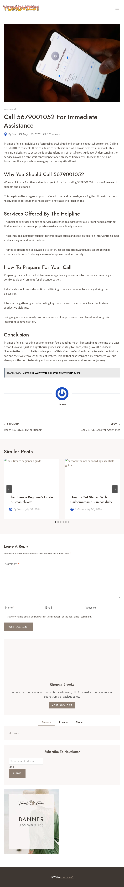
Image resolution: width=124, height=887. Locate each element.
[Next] (115, 489)
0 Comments (53, 134)
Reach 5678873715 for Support (23, 427)
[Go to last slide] (9, 489)
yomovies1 (67, 877)
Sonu (14, 134)
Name (9, 607)
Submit (17, 773)
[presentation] (31, 474)
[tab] (55, 522)
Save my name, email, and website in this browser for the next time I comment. (49, 616)
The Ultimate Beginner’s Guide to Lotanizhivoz (31, 499)
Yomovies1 (10, 109)
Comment (12, 563)
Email (49, 607)
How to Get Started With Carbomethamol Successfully (91, 499)
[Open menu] (117, 8)
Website (91, 607)
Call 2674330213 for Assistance (100, 427)
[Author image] (5, 134)
